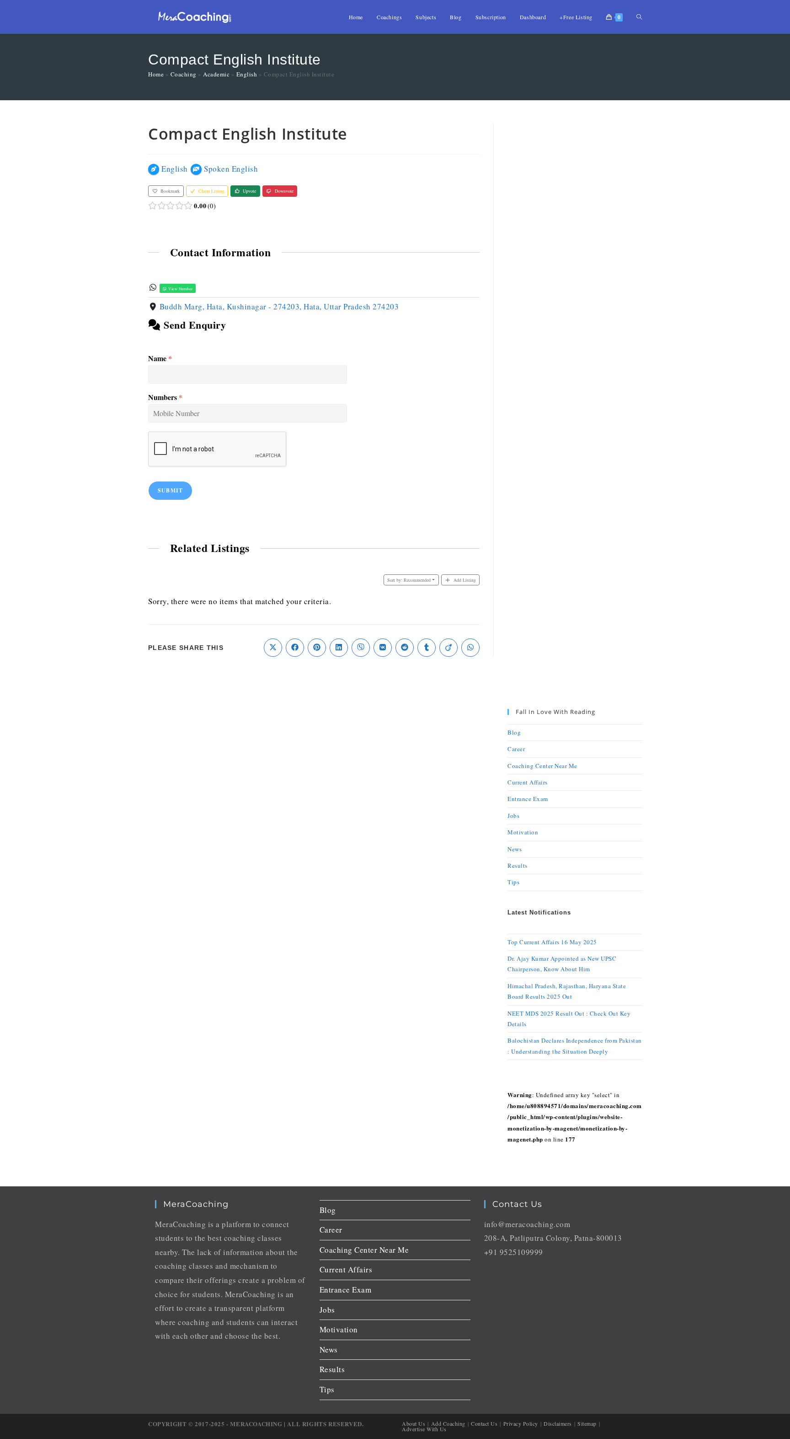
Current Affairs (527, 782)
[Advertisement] (574, 260)
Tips (513, 882)
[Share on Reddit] (404, 647)
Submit (170, 490)
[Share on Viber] (361, 647)
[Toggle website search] (639, 17)
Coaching (184, 74)
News (514, 849)
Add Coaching (448, 1423)
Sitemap (587, 1423)
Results (517, 865)
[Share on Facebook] (295, 647)
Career (516, 749)
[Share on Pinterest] (317, 647)
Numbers (165, 397)
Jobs (513, 815)
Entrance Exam (527, 799)
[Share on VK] (383, 647)
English (246, 74)
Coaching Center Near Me (542, 766)
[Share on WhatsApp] (470, 647)
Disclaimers (558, 1423)
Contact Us (484, 1423)
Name (160, 358)
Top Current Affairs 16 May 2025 (552, 942)
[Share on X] (273, 647)
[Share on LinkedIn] (339, 647)
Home (156, 74)
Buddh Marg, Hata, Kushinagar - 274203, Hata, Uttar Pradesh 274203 (279, 306)
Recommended (409, 580)
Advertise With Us (424, 1429)
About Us (413, 1423)
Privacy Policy (520, 1423)
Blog (514, 732)
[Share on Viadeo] (448, 647)
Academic (216, 74)
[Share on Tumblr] (426, 647)
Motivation (522, 832)
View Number (180, 288)
